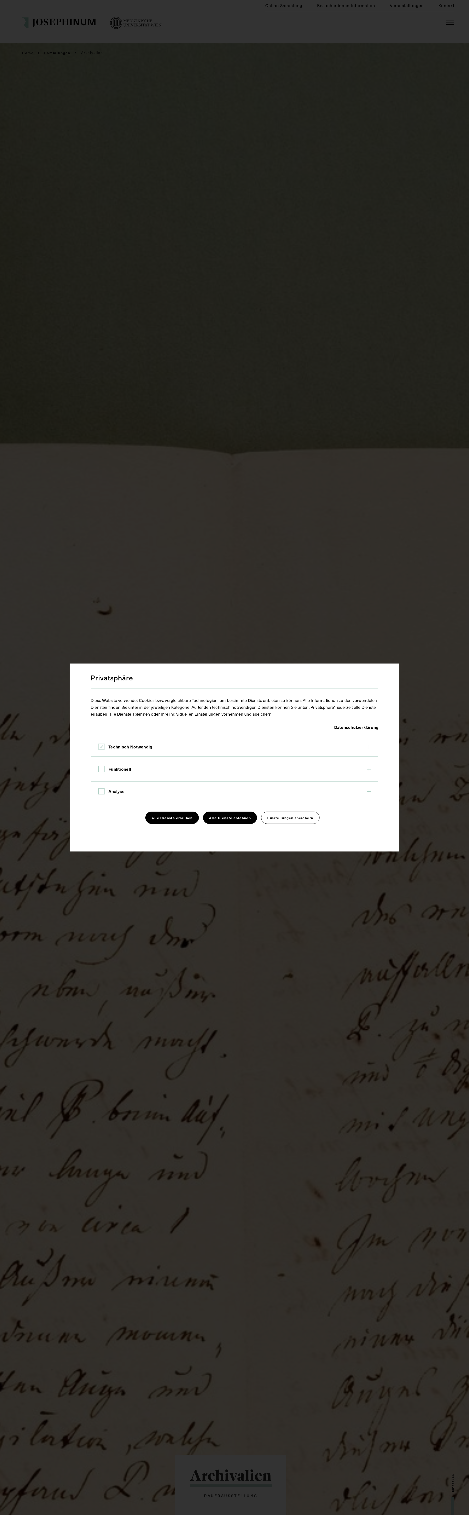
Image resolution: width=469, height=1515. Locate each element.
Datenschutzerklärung (356, 727)
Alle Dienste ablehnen (230, 817)
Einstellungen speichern (290, 817)
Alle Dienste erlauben (171, 817)
